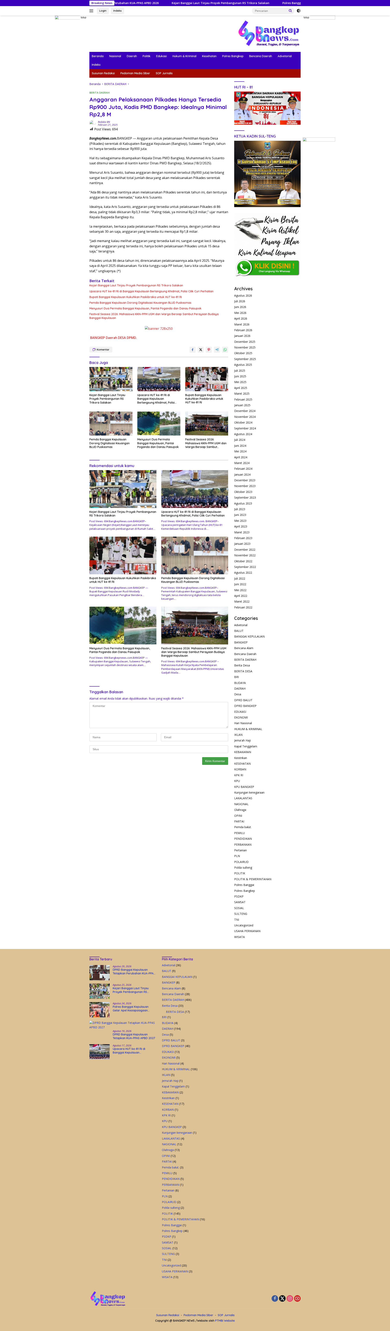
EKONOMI (241, 717)
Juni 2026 (240, 307)
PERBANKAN (242, 844)
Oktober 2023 (243, 492)
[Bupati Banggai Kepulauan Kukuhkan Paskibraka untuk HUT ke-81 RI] (206, 379)
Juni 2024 (240, 446)
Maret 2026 (241, 324)
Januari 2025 (242, 405)
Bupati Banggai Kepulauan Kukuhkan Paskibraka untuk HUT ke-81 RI (135, 297)
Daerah (132, 56)
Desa (237, 694)
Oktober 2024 (243, 422)
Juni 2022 (240, 584)
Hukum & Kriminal (184, 56)
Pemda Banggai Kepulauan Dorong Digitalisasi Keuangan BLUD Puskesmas (140, 303)
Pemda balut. (242, 827)
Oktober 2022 (243, 561)
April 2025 (240, 388)
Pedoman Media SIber (135, 73)
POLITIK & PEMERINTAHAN (252, 879)
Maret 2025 (241, 393)
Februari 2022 (243, 607)
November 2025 (245, 347)
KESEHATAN (242, 763)
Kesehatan (209, 56)
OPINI (238, 816)
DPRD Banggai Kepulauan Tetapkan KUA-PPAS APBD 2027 (134, 1036)
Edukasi (161, 56)
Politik (147, 56)
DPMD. (132, 337)
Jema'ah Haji (242, 740)
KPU (237, 781)
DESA (122, 337)
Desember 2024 (244, 411)
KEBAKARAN (242, 752)
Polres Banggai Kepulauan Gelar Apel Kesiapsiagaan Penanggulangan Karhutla (288, 3)
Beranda (98, 56)
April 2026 (240, 318)
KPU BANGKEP (244, 787)
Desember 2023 (244, 480)
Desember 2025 (244, 342)
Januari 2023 (242, 544)
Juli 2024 (239, 440)
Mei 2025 (240, 382)
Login (102, 10)
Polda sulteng (243, 867)
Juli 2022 (239, 578)
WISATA (239, 937)
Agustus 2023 (243, 503)
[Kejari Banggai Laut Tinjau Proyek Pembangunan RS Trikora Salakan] (110, 379)
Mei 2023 (240, 521)
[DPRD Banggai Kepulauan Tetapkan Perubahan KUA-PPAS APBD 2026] (99, 972)
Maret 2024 (241, 463)
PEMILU (239, 833)
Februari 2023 (243, 538)
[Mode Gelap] (299, 10)
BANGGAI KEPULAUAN (249, 636)
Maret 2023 (241, 532)
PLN (237, 856)
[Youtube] (297, 1298)
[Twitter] (282, 1298)
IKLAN (238, 735)
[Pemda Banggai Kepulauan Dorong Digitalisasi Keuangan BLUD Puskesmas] (110, 424)
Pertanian (240, 850)
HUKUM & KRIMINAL (248, 729)
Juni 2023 (240, 515)
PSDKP (239, 896)
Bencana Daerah (260, 56)
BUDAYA (240, 683)
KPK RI (238, 775)
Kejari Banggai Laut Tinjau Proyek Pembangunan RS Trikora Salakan (170, 3)
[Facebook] (275, 1298)
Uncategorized (243, 925)
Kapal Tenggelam (245, 746)
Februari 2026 (243, 330)
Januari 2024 (242, 474)
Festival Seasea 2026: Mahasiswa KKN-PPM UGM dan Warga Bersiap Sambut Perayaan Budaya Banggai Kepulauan (154, 316)
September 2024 (245, 428)
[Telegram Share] (217, 350)
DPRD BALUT (243, 700)
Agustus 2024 (243, 434)
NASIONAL (241, 804)
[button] (290, 10)
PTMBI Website (225, 1320)
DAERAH (240, 688)
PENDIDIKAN (243, 839)
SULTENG (240, 914)
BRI (236, 677)
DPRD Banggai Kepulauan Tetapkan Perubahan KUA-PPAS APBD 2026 (134, 971)
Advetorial (285, 56)
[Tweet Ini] (201, 350)
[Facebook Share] (193, 350)
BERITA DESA (243, 671)
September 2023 (245, 497)
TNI (236, 920)
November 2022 (245, 555)
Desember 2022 (244, 549)
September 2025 (245, 359)
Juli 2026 (239, 301)
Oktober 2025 (243, 353)
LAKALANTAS (243, 798)
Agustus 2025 (243, 365)
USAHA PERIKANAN (247, 931)
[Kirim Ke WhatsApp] (225, 350)
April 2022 (240, 596)
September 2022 (245, 567)
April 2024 (240, 457)
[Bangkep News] (268, 33)
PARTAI (239, 821)
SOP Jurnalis (164, 73)
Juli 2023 (239, 509)
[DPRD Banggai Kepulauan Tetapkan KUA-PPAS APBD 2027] (122, 1025)
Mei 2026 (240, 313)
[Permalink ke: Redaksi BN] (92, 123)
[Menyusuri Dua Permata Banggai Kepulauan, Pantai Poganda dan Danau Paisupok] (158, 424)
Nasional (115, 56)
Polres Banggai (244, 885)
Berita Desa (242, 665)
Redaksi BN (104, 122)
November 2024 (245, 417)
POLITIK (239, 873)
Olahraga (240, 810)
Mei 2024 (240, 451)
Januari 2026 (242, 336)
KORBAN (240, 769)
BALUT (239, 631)
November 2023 (245, 486)
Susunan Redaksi (103, 73)
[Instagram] (290, 1298)
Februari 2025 (243, 399)
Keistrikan (240, 758)
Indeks (117, 10)
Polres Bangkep (233, 56)
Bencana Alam (243, 648)
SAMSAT (240, 902)
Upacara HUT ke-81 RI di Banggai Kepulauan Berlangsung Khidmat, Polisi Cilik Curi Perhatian (151, 291)
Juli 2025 (239, 370)
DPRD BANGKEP (245, 706)
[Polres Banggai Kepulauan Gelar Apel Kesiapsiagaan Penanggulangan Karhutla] (99, 1009)
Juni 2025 (240, 376)
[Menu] (92, 10)
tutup (83, 17)
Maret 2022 (241, 601)
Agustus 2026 (243, 295)
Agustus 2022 (243, 572)
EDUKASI (240, 712)
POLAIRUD (241, 862)
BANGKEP (97, 337)
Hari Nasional (243, 723)
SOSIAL (239, 908)
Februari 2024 (243, 469)
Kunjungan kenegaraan (249, 792)
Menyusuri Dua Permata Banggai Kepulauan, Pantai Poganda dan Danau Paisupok (145, 308)
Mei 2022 (240, 590)
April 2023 (240, 526)
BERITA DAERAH (99, 92)
